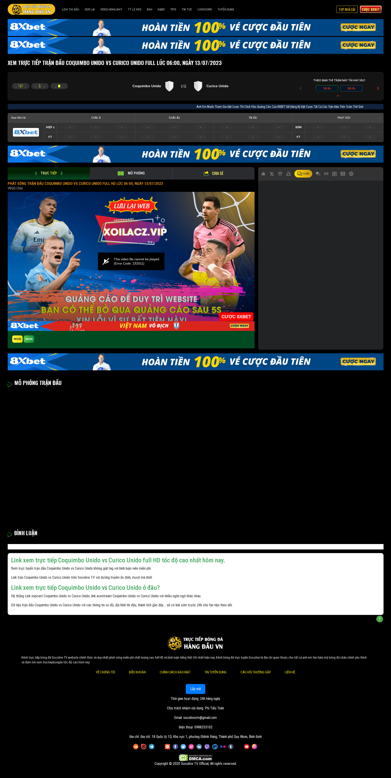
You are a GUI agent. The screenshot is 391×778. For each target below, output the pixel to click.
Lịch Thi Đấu (70, 9)
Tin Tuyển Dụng (215, 672)
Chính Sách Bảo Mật (175, 672)
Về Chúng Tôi (105, 672)
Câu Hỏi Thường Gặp (256, 672)
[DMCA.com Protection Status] (195, 757)
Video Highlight (111, 9)
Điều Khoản (137, 672)
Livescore (205, 9)
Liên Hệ (290, 672)
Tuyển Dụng (225, 9)
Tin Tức (187, 9)
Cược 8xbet (371, 9)
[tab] (49, 173)
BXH (149, 9)
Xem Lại (90, 9)
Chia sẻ (217, 173)
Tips (173, 9)
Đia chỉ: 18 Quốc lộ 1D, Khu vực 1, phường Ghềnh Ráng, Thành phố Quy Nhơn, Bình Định (201, 737)
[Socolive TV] (31, 9)
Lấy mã (195, 689)
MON (17, 339)
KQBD (161, 9)
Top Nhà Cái (347, 9)
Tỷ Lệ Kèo (134, 9)
